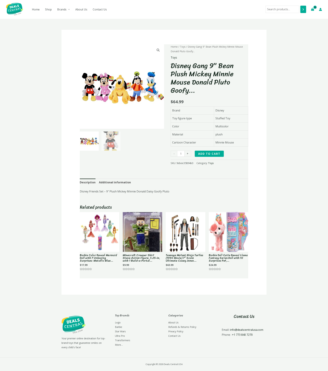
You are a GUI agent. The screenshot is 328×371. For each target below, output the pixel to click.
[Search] (303, 9)
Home (36, 9)
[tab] (87, 182)
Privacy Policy (175, 331)
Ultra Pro (120, 335)
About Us (81, 9)
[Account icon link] (320, 9)
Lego (118, 322)
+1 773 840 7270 (242, 335)
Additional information (115, 182)
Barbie (118, 327)
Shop (48, 9)
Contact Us (100, 9)
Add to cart (209, 154)
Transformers (122, 340)
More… (119, 344)
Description (87, 182)
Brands (61, 9)
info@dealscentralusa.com (246, 330)
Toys (183, 46)
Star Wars (120, 331)
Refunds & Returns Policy (182, 327)
